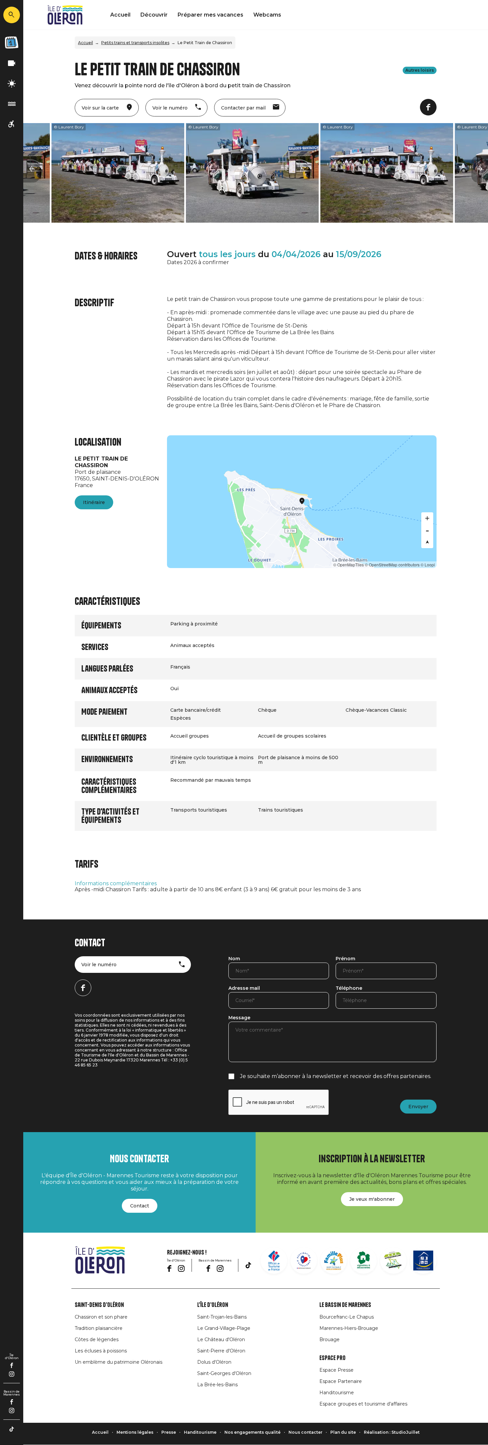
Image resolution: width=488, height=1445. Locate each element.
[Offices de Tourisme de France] (274, 1260)
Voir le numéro (99, 965)
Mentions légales (135, 1432)
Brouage (329, 1339)
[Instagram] (11, 1374)
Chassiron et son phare (101, 1317)
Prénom (345, 959)
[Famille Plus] (333, 1260)
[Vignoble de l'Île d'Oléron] (363, 1260)
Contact (139, 1206)
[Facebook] (11, 1365)
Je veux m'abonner (372, 1199)
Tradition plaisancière (98, 1328)
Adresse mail (244, 988)
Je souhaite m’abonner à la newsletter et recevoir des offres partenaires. (335, 1076)
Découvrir (154, 15)
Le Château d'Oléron (221, 1339)
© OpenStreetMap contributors (392, 564)
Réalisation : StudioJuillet (392, 1432)
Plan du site (343, 1432)
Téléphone (349, 988)
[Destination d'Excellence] (303, 1260)
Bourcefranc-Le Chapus (346, 1317)
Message (239, 1018)
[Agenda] (11, 42)
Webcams (267, 15)
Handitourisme (336, 1392)
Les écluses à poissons (101, 1350)
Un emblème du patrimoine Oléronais (118, 1362)
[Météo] (11, 84)
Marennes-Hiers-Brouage (348, 1328)
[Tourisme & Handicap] (423, 1260)
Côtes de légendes (97, 1339)
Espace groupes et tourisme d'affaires (363, 1404)
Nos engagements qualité (252, 1432)
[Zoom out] (427, 530)
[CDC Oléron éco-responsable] (393, 1260)
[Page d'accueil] (65, 15)
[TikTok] (11, 1429)
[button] (31, 169)
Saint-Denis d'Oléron (99, 1305)
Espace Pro (332, 1358)
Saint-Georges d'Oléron (224, 1373)
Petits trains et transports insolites (135, 42)
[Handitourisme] (11, 124)
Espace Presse (336, 1370)
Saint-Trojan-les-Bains (222, 1317)
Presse (168, 1432)
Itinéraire (94, 502)
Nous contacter (305, 1432)
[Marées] (11, 104)
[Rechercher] (11, 15)
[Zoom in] (427, 518)
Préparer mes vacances (210, 15)
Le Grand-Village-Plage (223, 1328)
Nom (234, 959)
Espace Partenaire (340, 1381)
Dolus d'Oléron (214, 1362)
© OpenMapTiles (348, 564)
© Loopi (428, 564)
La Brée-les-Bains (217, 1384)
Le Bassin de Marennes (345, 1305)
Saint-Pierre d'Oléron (221, 1350)
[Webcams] (11, 63)
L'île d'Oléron (212, 1305)
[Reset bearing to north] (427, 542)
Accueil (120, 15)
